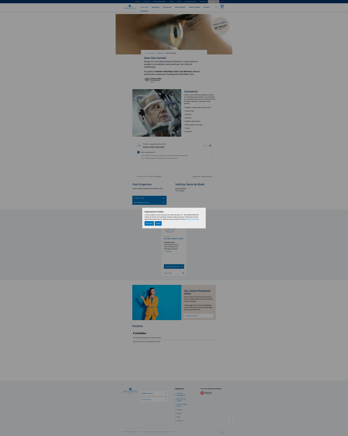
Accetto (158, 223)
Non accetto (149, 223)
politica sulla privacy (192, 219)
